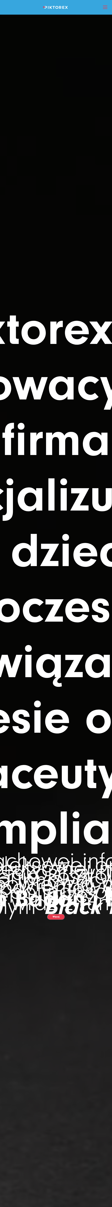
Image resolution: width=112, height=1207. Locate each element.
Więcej (56, 916)
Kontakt (56, 110)
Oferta (56, 53)
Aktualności (56, 98)
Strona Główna (56, 20)
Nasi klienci (56, 87)
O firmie (56, 42)
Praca (56, 65)
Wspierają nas (56, 76)
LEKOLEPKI (56, 31)
